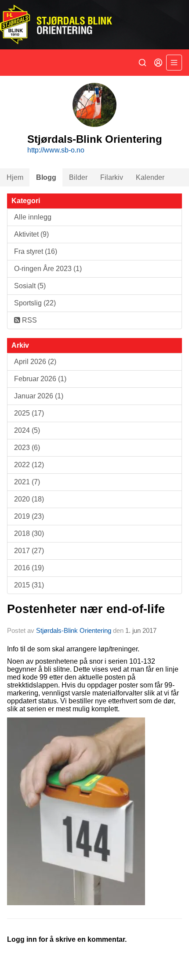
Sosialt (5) (30, 286)
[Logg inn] (158, 63)
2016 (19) (29, 568)
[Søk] (142, 63)
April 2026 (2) (35, 361)
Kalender (150, 177)
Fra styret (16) (35, 251)
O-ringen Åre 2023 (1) (48, 268)
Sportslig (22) (35, 303)
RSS (28, 320)
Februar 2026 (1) (40, 379)
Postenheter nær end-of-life (86, 609)
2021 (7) (27, 482)
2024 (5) (27, 430)
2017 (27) (29, 550)
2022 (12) (29, 464)
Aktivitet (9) (31, 234)
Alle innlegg (32, 217)
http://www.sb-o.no (55, 150)
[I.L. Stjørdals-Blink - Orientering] (94, 24)
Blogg (46, 177)
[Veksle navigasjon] (174, 63)
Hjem (15, 177)
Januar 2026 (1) (38, 396)
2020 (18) (29, 499)
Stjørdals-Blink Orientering (73, 630)
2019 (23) (29, 516)
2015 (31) (29, 585)
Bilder (78, 177)
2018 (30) (29, 533)
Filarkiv (111, 177)
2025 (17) (29, 413)
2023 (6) (27, 447)
